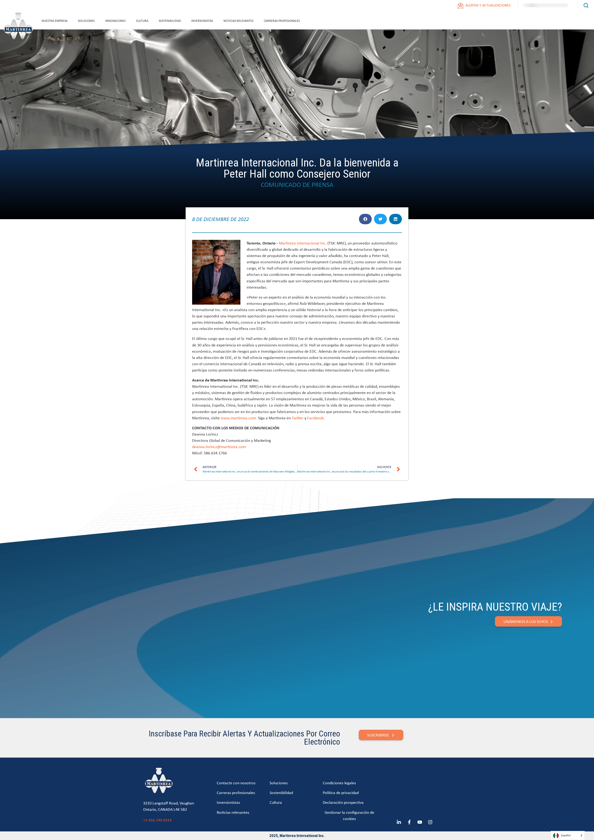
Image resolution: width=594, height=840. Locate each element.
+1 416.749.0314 (157, 820)
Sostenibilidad (170, 21)
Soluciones (86, 21)
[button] (365, 219)
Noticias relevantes (238, 21)
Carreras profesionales (282, 21)
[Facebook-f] (409, 822)
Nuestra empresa (55, 21)
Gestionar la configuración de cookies (349, 815)
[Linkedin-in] (399, 822)
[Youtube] (419, 822)
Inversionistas (202, 21)
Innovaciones (115, 21)
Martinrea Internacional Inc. (302, 243)
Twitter (297, 418)
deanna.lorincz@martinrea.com (219, 446)
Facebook (315, 418)
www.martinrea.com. (239, 418)
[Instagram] (430, 822)
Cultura (142, 21)
